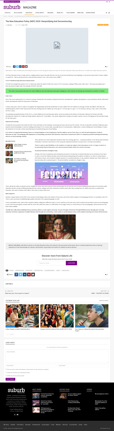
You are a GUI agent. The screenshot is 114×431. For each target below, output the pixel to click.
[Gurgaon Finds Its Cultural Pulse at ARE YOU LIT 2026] (9, 153)
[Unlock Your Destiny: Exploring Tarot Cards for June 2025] (36, 403)
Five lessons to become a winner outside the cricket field (47, 395)
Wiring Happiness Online (101, 394)
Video (85, 424)
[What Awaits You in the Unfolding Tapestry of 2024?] (90, 403)
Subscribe (71, 263)
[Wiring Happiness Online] (90, 395)
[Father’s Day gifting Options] (90, 410)
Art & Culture (18, 12)
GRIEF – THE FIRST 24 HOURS (100, 293)
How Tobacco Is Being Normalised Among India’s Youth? (21, 160)
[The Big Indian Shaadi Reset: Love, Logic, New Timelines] (63, 410)
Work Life (60, 12)
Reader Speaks (90, 12)
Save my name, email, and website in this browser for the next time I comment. (28, 369)
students (58, 270)
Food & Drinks (70, 12)
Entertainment (36, 424)
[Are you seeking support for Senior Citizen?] (63, 395)
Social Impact (39, 12)
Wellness (50, 12)
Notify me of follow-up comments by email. (18, 372)
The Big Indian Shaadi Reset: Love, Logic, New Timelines (74, 409)
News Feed (80, 12)
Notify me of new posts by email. (15, 375)
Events (80, 424)
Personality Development (49, 270)
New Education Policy (38, 270)
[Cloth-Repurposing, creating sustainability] (63, 403)
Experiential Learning (19, 270)
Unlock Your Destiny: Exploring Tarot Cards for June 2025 (47, 402)
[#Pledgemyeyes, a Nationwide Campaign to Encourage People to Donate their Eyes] (36, 410)
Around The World (10, 326)
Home (7, 424)
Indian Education (29, 270)
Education (29, 12)
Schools (106, 24)
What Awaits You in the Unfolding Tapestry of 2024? (101, 402)
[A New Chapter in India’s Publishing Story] (9, 146)
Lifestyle (7, 12)
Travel (52, 424)
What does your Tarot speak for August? (17, 293)
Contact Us (24, 1)
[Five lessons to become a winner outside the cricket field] (36, 395)
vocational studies (65, 270)
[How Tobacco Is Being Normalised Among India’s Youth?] (9, 160)
